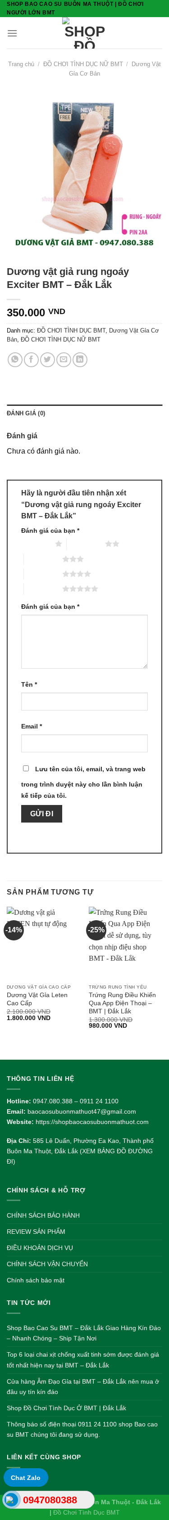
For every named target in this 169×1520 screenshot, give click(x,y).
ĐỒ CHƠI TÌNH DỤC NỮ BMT (83, 64)
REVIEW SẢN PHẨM (36, 1231)
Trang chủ (21, 64)
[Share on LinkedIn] (80, 359)
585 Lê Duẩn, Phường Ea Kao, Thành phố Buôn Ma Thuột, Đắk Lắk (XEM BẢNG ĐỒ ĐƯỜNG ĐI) (80, 1151)
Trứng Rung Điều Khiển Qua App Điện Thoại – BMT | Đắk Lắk (122, 1003)
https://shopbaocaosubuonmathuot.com (92, 1121)
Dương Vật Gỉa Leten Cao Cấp (37, 999)
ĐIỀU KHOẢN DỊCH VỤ (40, 1247)
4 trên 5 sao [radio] (43, 573)
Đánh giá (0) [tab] (26, 413)
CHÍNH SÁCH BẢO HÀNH (43, 1215)
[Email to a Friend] (63, 359)
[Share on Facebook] (31, 359)
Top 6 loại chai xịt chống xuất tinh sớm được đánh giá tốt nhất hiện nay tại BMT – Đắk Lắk (83, 1359)
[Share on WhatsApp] (15, 359)
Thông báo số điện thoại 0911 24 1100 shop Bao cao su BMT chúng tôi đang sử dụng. (82, 1429)
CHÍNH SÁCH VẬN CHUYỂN (47, 1264)
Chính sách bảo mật (35, 1280)
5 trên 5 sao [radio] (43, 588)
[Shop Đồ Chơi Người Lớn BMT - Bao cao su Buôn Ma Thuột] (84, 33)
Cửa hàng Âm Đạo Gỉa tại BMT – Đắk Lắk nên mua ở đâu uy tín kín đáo (83, 1386)
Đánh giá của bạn (50, 530)
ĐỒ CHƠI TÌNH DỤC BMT (71, 330)
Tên (29, 684)
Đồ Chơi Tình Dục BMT (86, 1512)
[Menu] (12, 33)
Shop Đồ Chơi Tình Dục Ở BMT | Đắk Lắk (66, 1408)
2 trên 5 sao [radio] (86, 543)
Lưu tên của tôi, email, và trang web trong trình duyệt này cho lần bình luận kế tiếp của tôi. (83, 782)
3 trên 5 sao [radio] (43, 558)
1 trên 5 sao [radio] (36, 543)
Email (31, 726)
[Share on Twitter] (47, 359)
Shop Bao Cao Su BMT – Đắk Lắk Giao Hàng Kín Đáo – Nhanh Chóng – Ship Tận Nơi (84, 1333)
